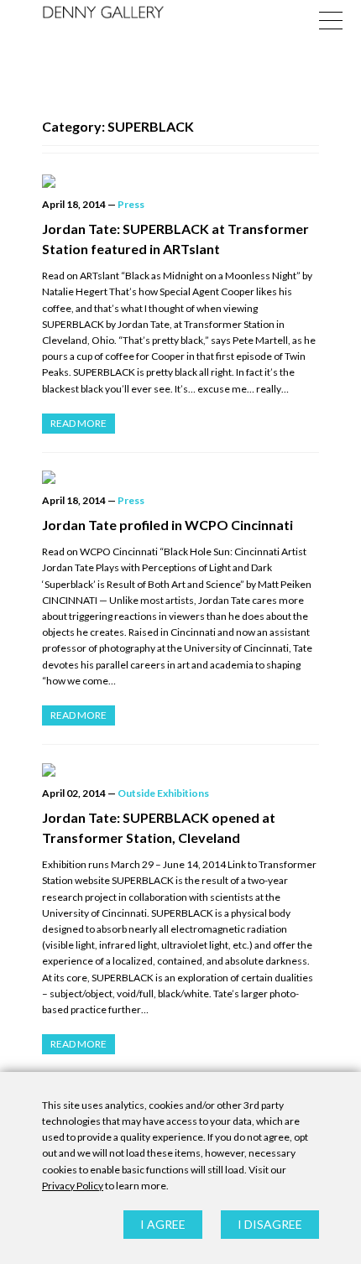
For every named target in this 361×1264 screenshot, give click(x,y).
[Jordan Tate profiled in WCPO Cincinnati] (180, 477)
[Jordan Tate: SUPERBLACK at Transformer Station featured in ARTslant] (180, 181)
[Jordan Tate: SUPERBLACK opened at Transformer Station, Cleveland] (180, 770)
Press (131, 204)
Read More (78, 423)
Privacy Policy (72, 1185)
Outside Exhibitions (163, 793)
